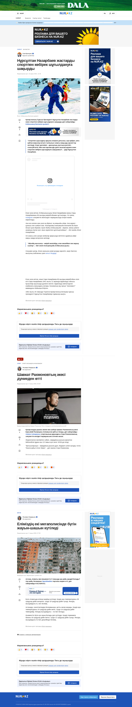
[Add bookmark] (19, 140)
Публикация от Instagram (50, 209)
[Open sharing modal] (19, 134)
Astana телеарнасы (33, 434)
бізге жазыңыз (47, 300)
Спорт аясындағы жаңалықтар (32, 363)
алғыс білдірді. (51, 253)
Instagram (29, 217)
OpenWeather (47, 581)
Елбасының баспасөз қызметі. (37, 124)
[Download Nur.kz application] (66, 5)
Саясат (18, 18)
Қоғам (19, 512)
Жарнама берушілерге (108, 697)
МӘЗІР (22, 13)
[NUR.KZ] (66, 13)
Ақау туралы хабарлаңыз (89, 697)
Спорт (19, 363)
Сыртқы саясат (37, 18)
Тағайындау (46, 18)
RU (105, 13)
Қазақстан (28, 18)
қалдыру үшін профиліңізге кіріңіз (58, 329)
